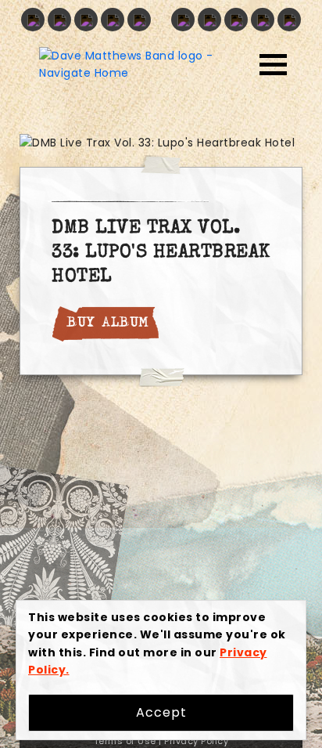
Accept (161, 712)
